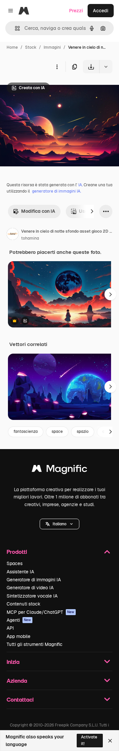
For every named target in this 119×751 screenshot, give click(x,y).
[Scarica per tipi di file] (105, 66)
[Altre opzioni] (56, 66)
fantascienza (26, 431)
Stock (30, 47)
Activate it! (89, 740)
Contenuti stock (23, 604)
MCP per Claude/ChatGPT (40, 612)
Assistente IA (20, 572)
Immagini (52, 47)
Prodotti (17, 551)
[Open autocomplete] (15, 28)
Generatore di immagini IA (34, 580)
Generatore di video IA (30, 588)
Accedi (100, 11)
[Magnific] (59, 470)
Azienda (17, 680)
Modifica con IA (38, 211)
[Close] (110, 741)
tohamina (30, 238)
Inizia (13, 661)
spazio (83, 431)
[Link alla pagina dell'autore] (13, 235)
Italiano (59, 524)
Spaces (14, 563)
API (10, 628)
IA (80, 185)
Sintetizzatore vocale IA (32, 596)
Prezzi (76, 11)
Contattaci (20, 699)
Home (12, 47)
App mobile (18, 636)
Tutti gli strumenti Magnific (34, 644)
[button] (59, 524)
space (57, 431)
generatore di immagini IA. (56, 191)
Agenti (19, 620)
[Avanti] (92, 211)
